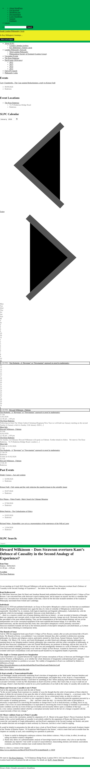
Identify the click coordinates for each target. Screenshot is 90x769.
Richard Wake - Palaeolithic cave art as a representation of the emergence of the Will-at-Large (34, 523)
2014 (11, 67)
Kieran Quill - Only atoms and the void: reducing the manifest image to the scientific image (33, 487)
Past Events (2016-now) (13, 60)
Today (2, 212)
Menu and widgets (7, 39)
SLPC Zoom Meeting (56, 760)
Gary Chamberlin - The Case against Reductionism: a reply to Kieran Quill (27, 83)
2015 (11, 69)
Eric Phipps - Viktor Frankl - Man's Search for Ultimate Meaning (24, 499)
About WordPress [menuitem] (15, 8)
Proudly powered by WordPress (23, 768)
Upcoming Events (11, 56)
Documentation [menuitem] (15, 15)
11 (1, 361)
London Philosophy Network (15, 50)
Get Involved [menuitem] (14, 10)
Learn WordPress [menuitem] (15, 17)
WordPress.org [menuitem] (14, 12)
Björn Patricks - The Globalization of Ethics (16, 511)
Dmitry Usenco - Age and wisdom (12, 475)
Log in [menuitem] (7, 23)
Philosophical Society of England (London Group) (28, 54)
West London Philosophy (18, 52)
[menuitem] (47, 27)
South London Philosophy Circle (12, 31)
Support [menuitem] (12, 19)
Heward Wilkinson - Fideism (20, 410)
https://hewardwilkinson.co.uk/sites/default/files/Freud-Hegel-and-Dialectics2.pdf (30, 665)
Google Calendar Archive (18, 46)
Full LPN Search (11, 71)
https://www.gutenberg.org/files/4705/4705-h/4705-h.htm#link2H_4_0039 (27, 750)
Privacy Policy (5, 768)
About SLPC (9, 43)
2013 (11, 65)
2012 (11, 62)
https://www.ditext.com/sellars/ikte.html (14, 669)
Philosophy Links (11, 73)
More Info (4, 427)
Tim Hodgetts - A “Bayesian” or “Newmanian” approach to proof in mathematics (39, 363)
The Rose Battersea (12, 58)
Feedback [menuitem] (13, 21)
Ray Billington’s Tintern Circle (20, 48)
